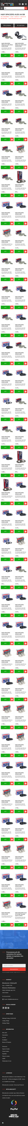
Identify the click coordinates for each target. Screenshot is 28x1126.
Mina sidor (4, 1032)
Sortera (21, 25)
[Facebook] (3, 1008)
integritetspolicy (22, 972)
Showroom (4, 1046)
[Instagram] (6, 1008)
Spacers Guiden (6, 1048)
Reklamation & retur (6, 1061)
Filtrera (8, 25)
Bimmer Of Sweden (6, 1042)
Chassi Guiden (5, 1051)
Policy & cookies (6, 1056)
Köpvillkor (4, 1053)
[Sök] (25, 8)
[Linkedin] (8, 1008)
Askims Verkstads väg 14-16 (8, 990)
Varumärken (5, 1035)
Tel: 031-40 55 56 (6, 996)
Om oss (4, 1037)
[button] (2, 8)
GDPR (3, 1058)
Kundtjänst (4, 1039)
